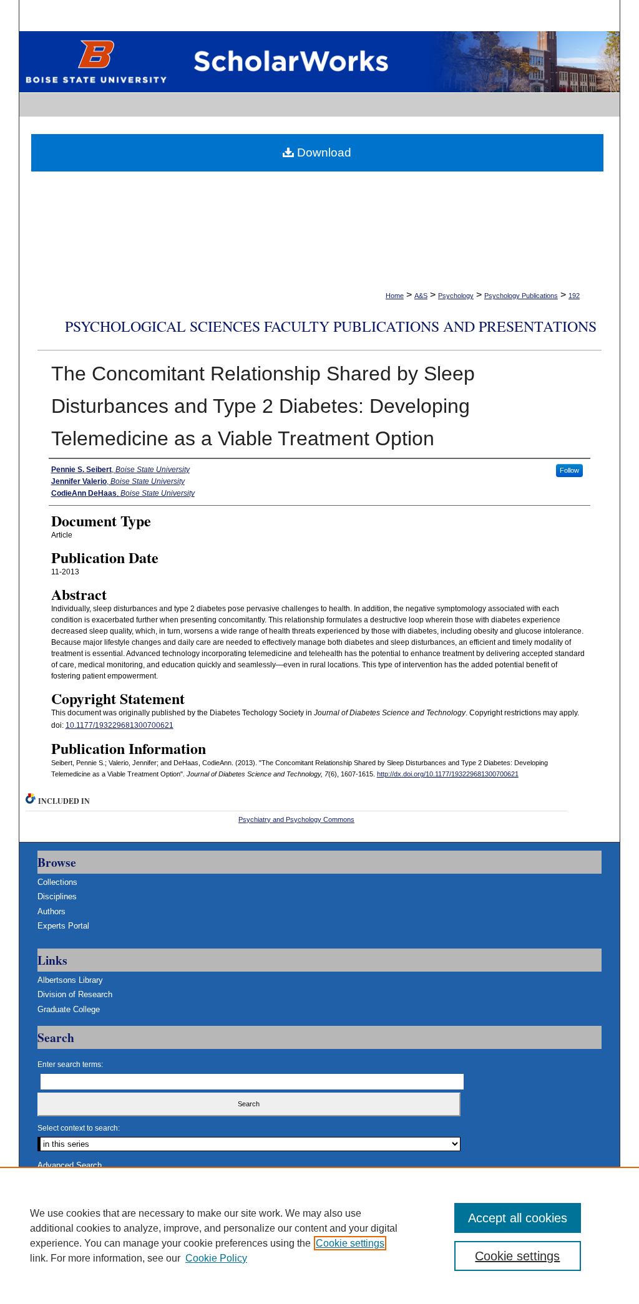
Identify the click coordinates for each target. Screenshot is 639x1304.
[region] (319, 1235)
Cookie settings (350, 1243)
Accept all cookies (517, 1218)
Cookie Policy (216, 1258)
